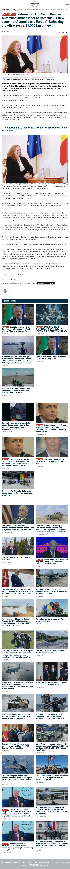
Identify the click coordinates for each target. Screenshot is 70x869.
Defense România (6, 9)
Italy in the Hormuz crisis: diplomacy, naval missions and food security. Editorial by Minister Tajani (16, 329)
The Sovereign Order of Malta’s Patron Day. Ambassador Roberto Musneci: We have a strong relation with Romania (17, 591)
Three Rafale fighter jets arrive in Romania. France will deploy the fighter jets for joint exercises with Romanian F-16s (17, 779)
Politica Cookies (27, 862)
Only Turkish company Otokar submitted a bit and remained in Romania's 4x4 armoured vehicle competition (17, 716)
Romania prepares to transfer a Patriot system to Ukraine (51, 620)
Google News (19, 283)
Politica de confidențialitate (10, 862)
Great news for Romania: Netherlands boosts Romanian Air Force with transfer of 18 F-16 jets (18, 493)
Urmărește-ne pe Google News (44, 79)
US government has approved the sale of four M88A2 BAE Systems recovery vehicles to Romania (52, 778)
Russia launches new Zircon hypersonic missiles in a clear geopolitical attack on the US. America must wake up (51, 428)
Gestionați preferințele (42, 862)
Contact (55, 862)
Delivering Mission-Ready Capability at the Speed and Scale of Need (50, 461)
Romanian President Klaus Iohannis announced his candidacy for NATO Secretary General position (15, 746)
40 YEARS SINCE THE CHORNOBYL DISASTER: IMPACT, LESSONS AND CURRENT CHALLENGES (51, 329)
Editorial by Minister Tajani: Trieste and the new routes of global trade (51, 358)
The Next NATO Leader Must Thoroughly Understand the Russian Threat (51, 683)
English (14, 9)
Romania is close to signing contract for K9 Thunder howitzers (51, 652)
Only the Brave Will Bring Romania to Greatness (16, 558)
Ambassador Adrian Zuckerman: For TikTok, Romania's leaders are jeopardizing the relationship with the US (17, 847)
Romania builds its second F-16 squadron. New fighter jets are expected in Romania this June (51, 591)
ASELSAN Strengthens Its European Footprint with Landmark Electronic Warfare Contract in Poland (16, 390)
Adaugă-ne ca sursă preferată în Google (17, 79)
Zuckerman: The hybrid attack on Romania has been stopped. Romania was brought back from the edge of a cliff (18, 528)
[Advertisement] (52, 384)
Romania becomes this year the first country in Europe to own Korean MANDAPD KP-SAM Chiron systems (50, 716)
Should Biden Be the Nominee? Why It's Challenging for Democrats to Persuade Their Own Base (52, 562)
